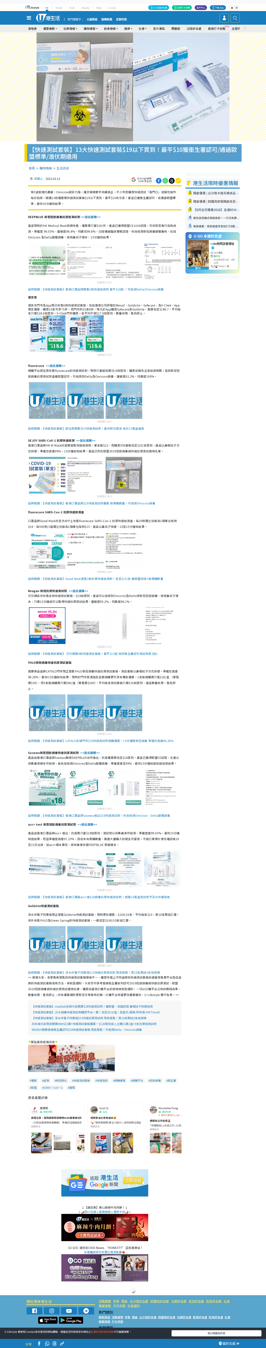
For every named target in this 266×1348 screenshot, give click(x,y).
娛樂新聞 (106, 19)
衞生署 (172, 1080)
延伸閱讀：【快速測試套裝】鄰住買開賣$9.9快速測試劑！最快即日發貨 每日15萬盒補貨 (86, 428)
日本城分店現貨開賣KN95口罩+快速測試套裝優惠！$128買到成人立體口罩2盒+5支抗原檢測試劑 (94, 1024)
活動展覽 (105, 1301)
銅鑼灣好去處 (159, 1301)
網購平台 (137, 1080)
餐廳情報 (105, 1305)
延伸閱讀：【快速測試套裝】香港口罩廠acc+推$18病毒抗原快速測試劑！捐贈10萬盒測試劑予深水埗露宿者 (99, 897)
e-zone (112, 7)
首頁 (32, 168)
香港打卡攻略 (216, 28)
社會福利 (134, 1305)
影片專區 (159, 28)
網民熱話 (104, 1317)
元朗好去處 (178, 1301)
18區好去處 (194, 28)
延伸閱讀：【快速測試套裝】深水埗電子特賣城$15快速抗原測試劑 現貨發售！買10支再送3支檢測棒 (94, 972)
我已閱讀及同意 (216, 1333)
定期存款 (121, 19)
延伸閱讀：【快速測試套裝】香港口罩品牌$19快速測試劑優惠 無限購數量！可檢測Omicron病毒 (91, 503)
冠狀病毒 (155, 1080)
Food (72, 7)
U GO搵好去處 (160, 7)
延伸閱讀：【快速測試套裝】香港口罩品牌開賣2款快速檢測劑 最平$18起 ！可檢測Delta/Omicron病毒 (96, 289)
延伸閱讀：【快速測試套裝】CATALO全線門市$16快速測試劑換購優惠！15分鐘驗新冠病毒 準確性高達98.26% (101, 741)
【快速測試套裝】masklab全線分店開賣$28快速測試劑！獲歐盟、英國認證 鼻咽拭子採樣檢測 (92, 1006)
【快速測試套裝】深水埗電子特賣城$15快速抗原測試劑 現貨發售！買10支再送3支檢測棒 (89, 1018)
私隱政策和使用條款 (102, 1331)
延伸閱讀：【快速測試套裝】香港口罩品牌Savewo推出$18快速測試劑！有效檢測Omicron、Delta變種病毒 (99, 815)
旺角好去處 (213, 1301)
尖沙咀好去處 (139, 1301)
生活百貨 (63, 168)
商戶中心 (201, 7)
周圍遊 (175, 28)
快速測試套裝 (82, 1080)
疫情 (46, 1080)
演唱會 (32, 28)
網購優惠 (120, 1080)
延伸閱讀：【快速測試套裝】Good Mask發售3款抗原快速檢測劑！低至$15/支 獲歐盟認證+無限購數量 (95, 578)
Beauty (85, 7)
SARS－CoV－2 (53, 1087)
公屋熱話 (92, 19)
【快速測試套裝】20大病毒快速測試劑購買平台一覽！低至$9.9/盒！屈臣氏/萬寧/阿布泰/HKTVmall (96, 1012)
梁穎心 (38, 178)
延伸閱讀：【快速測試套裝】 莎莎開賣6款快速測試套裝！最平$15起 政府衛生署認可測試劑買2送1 (93, 653)
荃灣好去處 (196, 1301)
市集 (116, 1301)
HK (46, 7)
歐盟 (34, 1087)
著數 (34, 1080)
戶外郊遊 (119, 1305)
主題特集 (237, 28)
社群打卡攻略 (183, 7)
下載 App (219, 7)
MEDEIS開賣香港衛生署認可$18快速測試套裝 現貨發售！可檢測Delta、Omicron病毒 (87, 1029)
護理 (72, 1087)
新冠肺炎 (61, 1080)
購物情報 (46, 168)
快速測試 (102, 1080)
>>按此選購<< (91, 217)
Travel (59, 7)
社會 (227, 1301)
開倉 (124, 1301)
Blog (98, 7)
